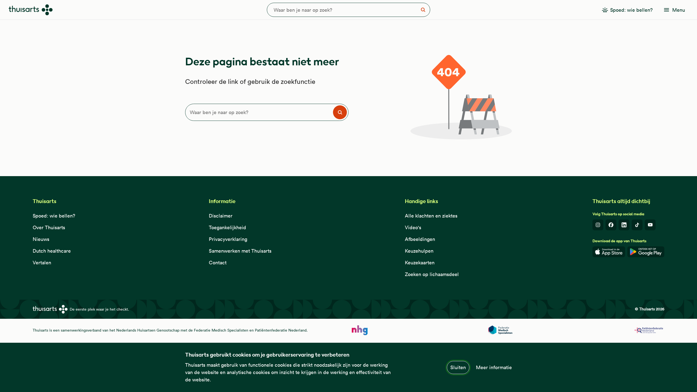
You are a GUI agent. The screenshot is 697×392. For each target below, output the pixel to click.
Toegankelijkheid (227, 227)
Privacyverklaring (228, 239)
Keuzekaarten (420, 262)
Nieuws (41, 239)
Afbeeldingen (420, 239)
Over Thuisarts (49, 227)
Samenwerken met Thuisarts (240, 251)
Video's (413, 227)
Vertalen (42, 262)
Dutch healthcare (52, 251)
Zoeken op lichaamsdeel (432, 274)
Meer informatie (494, 367)
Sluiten (458, 367)
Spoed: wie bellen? (54, 216)
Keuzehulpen (419, 251)
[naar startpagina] (360, 330)
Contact (218, 262)
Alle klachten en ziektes (431, 216)
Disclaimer (221, 216)
